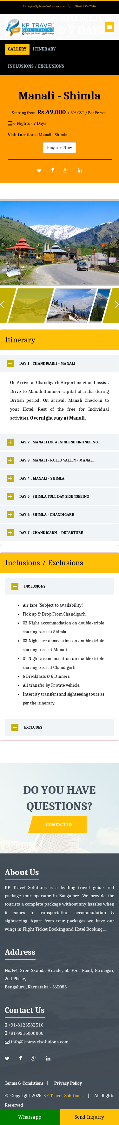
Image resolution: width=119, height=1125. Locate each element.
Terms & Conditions (24, 1083)
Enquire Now (59, 147)
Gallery (17, 49)
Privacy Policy (68, 1083)
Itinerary (44, 49)
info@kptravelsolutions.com (46, 6)
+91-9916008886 (25, 1033)
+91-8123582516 (84, 6)
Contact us (59, 824)
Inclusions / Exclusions (36, 66)
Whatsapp (29, 1117)
